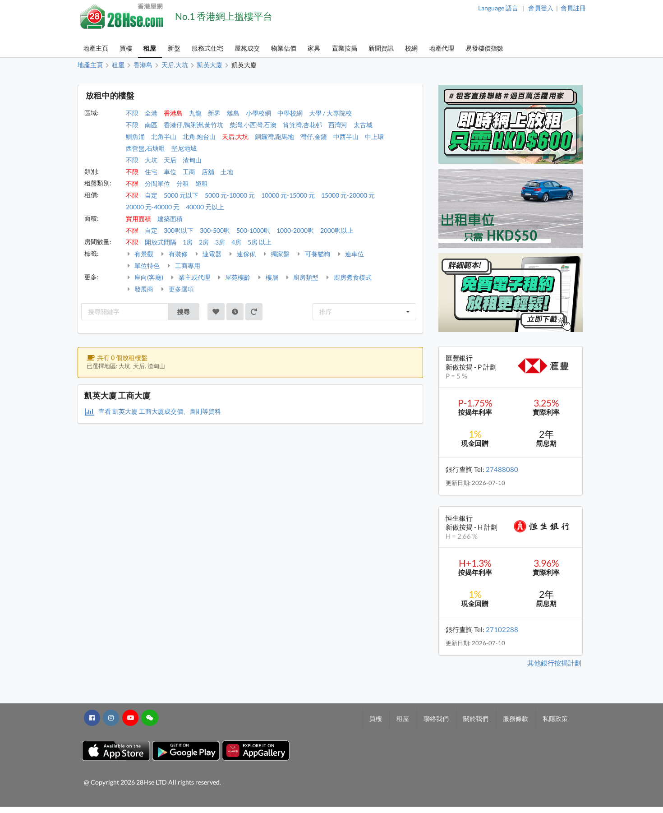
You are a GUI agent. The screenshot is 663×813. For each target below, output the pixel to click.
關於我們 (475, 718)
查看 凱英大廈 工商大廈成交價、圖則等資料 (159, 411)
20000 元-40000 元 (153, 207)
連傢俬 (245, 254)
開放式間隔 (160, 242)
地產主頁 (95, 48)
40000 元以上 (205, 207)
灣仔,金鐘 (313, 136)
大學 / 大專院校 (330, 113)
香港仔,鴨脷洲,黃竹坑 (193, 125)
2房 (204, 242)
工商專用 (187, 265)
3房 (220, 242)
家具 (314, 48)
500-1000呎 (253, 230)
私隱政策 (555, 718)
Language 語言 (498, 8)
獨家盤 (279, 254)
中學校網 (290, 113)
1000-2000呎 (295, 230)
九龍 (195, 113)
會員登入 (540, 8)
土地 (227, 172)
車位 (170, 172)
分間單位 (157, 183)
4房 (236, 242)
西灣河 (337, 125)
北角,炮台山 (199, 136)
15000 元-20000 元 (348, 195)
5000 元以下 (181, 195)
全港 (151, 113)
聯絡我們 (436, 718)
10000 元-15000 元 (288, 195)
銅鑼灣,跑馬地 (274, 136)
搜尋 (183, 311)
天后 (170, 160)
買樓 (126, 48)
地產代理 (441, 48)
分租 (182, 183)
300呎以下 (178, 230)
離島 (233, 113)
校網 (411, 48)
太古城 (363, 125)
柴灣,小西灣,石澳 (253, 125)
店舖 (208, 172)
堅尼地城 (184, 148)
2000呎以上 (337, 230)
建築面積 (170, 218)
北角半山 (163, 136)
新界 (214, 113)
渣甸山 (192, 160)
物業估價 (283, 48)
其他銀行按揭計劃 (554, 663)
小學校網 (258, 113)
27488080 (502, 469)
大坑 (151, 160)
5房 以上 (260, 242)
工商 (189, 172)
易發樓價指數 (484, 48)
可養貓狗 (317, 254)
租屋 (149, 48)
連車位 (354, 254)
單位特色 (146, 265)
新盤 (174, 48)
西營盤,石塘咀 (145, 148)
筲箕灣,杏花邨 (302, 125)
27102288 (502, 629)
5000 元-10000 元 (230, 195)
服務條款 (515, 718)
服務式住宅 (207, 48)
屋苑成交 (247, 48)
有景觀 (143, 254)
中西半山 (346, 136)
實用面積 (138, 218)
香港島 (173, 113)
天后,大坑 (235, 136)
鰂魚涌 (135, 136)
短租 (201, 183)
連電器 (211, 254)
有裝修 (177, 254)
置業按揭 (344, 48)
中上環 (374, 136)
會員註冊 (573, 8)
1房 (188, 242)
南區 (151, 125)
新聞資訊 (381, 48)
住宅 (151, 172)
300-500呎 (215, 230)
